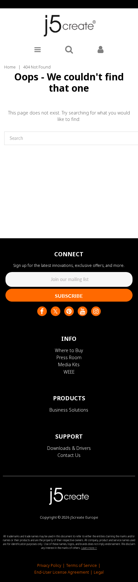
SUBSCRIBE (69, 296)
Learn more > (89, 548)
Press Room (69, 357)
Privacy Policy (49, 565)
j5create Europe (84, 517)
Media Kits (69, 364)
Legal (99, 572)
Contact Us (69, 455)
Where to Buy (69, 350)
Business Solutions (68, 410)
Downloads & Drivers (69, 448)
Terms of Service (81, 565)
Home (10, 67)
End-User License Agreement (61, 572)
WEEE (69, 372)
